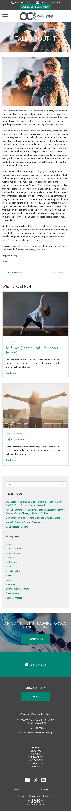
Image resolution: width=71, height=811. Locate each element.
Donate (35, 766)
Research (35, 754)
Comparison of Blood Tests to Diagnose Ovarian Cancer (33, 517)
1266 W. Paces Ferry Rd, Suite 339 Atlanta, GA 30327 (36, 721)
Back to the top (38, 665)
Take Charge (15, 439)
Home (35, 747)
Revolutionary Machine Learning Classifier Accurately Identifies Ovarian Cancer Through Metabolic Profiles (35, 511)
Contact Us (35, 639)
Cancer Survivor (13, 553)
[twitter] (35, 780)
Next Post (59, 272)
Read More (11, 373)
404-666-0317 (22, 2)
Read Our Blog (51, 2)
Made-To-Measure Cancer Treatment (23, 522)
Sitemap (21, 796)
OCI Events (35, 760)
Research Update (14, 597)
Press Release (12, 593)
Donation (10, 557)
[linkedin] (43, 780)
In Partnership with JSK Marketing (40, 796)
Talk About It (35, 38)
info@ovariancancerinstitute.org (37, 732)
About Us (35, 750)
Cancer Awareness (15, 548)
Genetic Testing (13, 571)
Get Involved (35, 757)
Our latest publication (35, 6)
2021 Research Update (17, 526)
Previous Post (15, 272)
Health (43, 31)
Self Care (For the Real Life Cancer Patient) (32, 350)
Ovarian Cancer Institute (17, 588)
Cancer (9, 544)
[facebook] (27, 780)
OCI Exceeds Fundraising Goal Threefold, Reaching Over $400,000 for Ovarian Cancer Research (34, 503)
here (65, 246)
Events (9, 566)
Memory (10, 580)
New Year (10, 584)
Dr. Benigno (11, 562)
